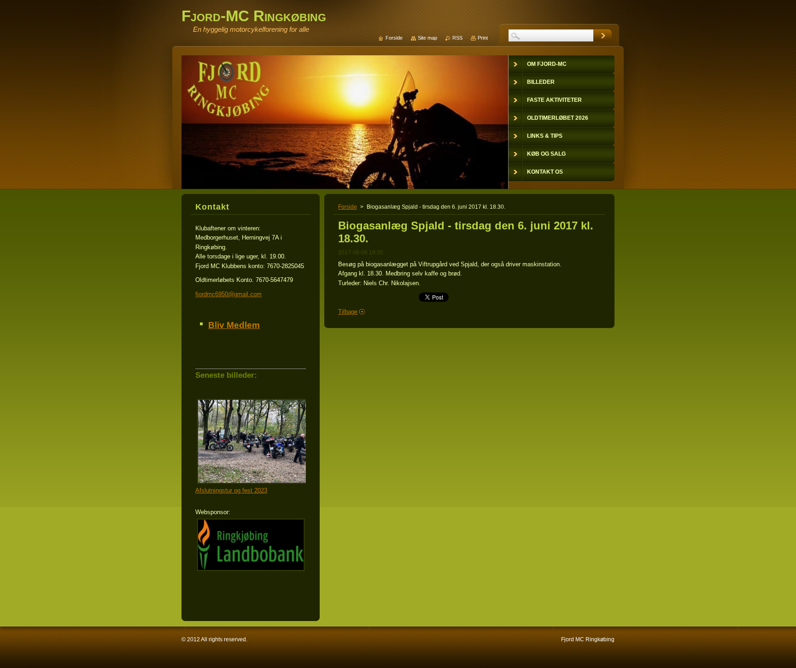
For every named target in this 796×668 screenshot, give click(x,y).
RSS (457, 38)
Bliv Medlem (234, 325)
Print (483, 38)
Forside (347, 207)
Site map (427, 38)
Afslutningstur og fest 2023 (231, 490)
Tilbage (347, 311)
